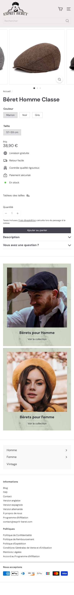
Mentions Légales (12, 552)
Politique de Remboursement (18, 539)
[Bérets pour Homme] (37, 297)
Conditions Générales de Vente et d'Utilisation (27, 547)
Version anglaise (11, 500)
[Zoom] (59, 79)
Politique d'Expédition (14, 543)
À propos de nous (12, 513)
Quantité (8, 207)
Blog (5, 487)
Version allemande (13, 509)
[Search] (67, 21)
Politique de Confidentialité (17, 535)
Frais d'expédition (27, 220)
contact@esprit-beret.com (17, 521)
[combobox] (37, 21)
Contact (7, 496)
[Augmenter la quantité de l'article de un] (18, 213)
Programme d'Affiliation (15, 517)
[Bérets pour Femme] (37, 382)
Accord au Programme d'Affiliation (21, 556)
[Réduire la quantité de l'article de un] (6, 213)
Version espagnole (13, 504)
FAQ (5, 492)
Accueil (7, 91)
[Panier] (60, 9)
